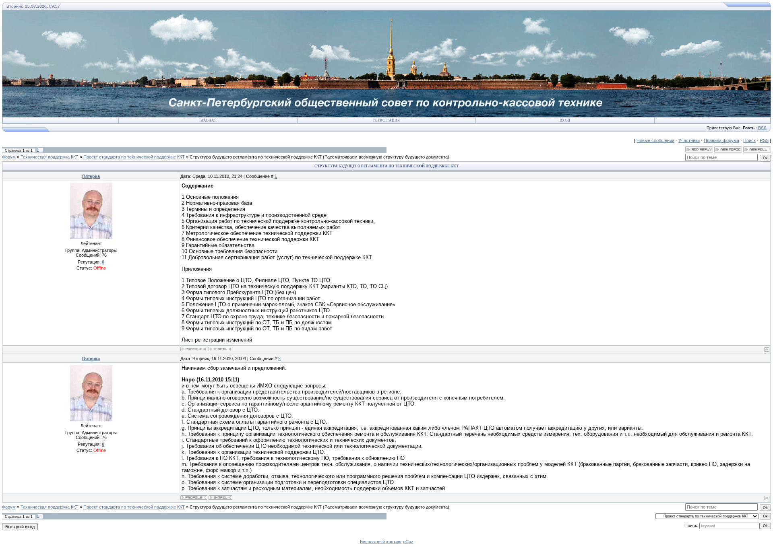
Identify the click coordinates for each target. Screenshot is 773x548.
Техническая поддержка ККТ (50, 157)
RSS (762, 128)
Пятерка (91, 176)
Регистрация (386, 120)
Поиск (749, 140)
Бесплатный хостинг (381, 541)
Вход (565, 120)
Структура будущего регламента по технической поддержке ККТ (256, 157)
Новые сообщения (655, 140)
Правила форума (721, 140)
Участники (689, 140)
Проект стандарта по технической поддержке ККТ (134, 157)
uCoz (408, 541)
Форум (9, 157)
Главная (208, 120)
